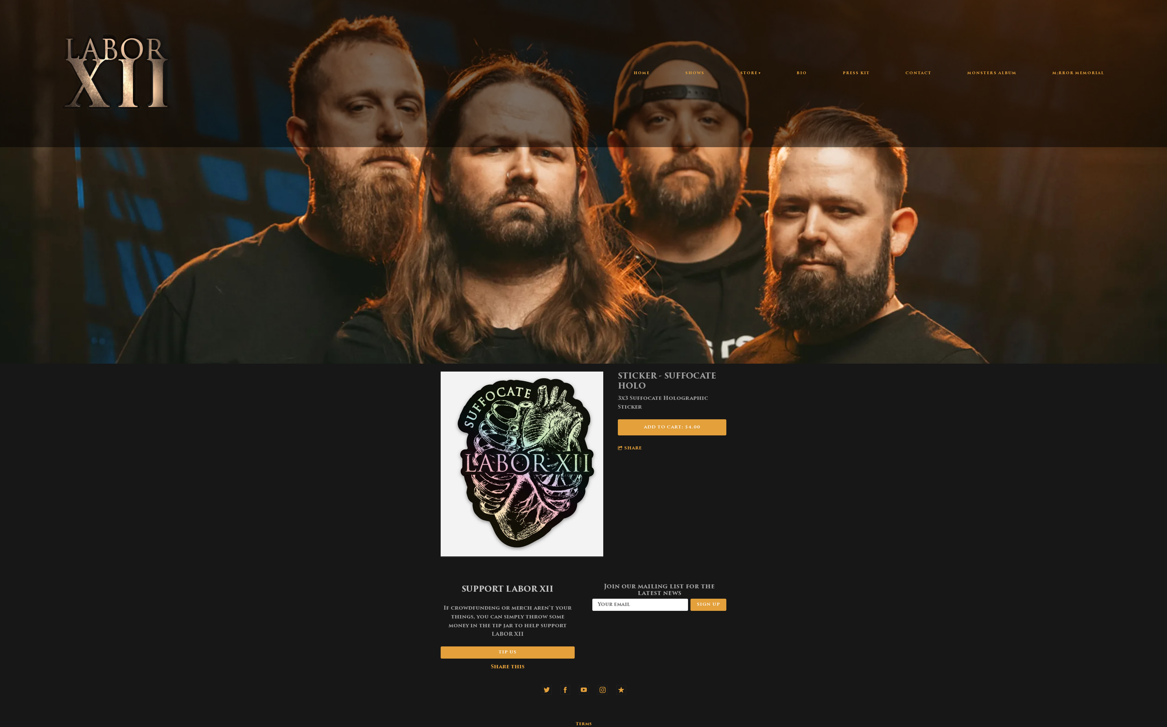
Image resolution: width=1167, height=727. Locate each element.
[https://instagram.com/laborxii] (603, 690)
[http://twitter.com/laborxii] (547, 690)
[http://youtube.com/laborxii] (584, 690)
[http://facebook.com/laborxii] (565, 690)
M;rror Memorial (1078, 73)
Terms (584, 724)
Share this (508, 667)
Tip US (507, 652)
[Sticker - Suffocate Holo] (522, 465)
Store (749, 73)
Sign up (708, 604)
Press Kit (856, 73)
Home (642, 73)
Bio (802, 73)
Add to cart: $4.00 (672, 427)
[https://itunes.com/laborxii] (621, 690)
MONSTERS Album (992, 73)
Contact (918, 73)
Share (633, 448)
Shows (694, 73)
